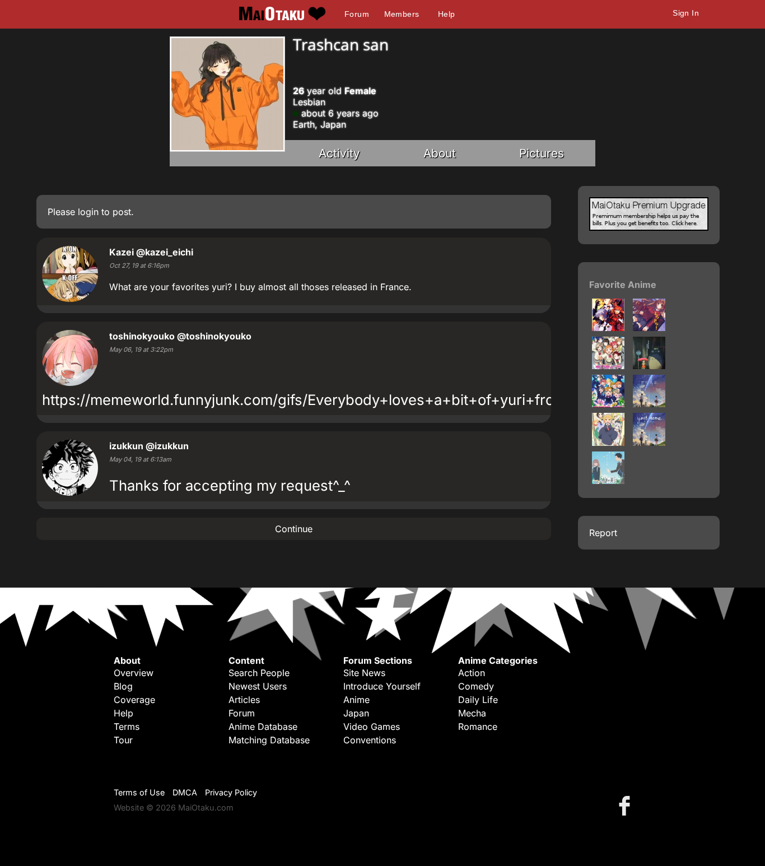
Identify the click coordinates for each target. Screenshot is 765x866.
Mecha (472, 713)
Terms (126, 726)
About (439, 153)
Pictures (541, 153)
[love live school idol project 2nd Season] (608, 403)
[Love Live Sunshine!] (608, 365)
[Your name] (649, 442)
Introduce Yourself (382, 686)
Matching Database (269, 740)
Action (471, 672)
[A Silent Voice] (608, 480)
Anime (356, 699)
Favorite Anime (622, 284)
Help (446, 14)
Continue (293, 528)
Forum (356, 14)
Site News (364, 672)
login (88, 211)
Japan (356, 713)
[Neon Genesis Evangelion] (608, 327)
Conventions (369, 740)
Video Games (371, 726)
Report (603, 532)
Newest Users (257, 686)
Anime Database (262, 726)
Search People (259, 672)
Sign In (686, 12)
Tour (123, 740)
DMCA (184, 792)
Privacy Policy (231, 792)
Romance (477, 726)
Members (401, 14)
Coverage (134, 699)
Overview (133, 672)
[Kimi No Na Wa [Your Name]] (649, 403)
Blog (123, 686)
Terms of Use (139, 792)
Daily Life (478, 699)
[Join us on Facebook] (626, 805)
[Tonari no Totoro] (649, 365)
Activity (339, 153)
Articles (244, 699)
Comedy (476, 686)
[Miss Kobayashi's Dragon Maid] (608, 442)
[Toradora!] (649, 327)
